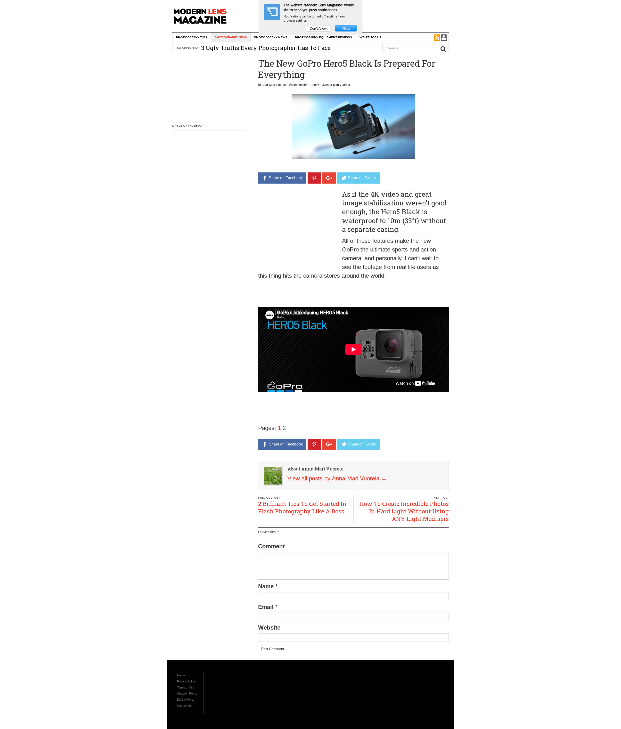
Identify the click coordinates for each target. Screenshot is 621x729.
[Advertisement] (299, 224)
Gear (264, 85)
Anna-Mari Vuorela (337, 85)
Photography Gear (231, 37)
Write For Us (370, 37)
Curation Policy (187, 693)
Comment (271, 546)
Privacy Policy (186, 681)
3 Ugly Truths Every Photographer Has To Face (265, 45)
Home (181, 675)
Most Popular (278, 85)
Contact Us (184, 705)
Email (266, 607)
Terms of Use (185, 687)
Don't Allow (318, 28)
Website (269, 627)
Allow (346, 28)
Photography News (270, 37)
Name (266, 586)
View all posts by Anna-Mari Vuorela (337, 478)
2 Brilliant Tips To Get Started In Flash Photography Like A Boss (302, 507)
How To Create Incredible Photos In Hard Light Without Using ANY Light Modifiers (404, 511)
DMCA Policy (185, 699)
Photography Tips (191, 37)
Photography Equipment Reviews (323, 37)
